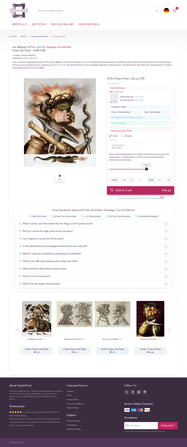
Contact (70, 391)
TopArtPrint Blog (74, 429)
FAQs (69, 395)
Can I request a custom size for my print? (43, 239)
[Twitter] (126, 392)
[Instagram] (138, 392)
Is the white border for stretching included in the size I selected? (55, 246)
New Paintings (89, 24)
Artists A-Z (19, 24)
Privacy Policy (73, 399)
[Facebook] (132, 392)
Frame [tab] (128, 136)
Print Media (72, 425)
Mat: (152, 112)
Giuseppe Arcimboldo (39, 36)
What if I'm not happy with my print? (41, 284)
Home (14, 36)
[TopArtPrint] (18, 11)
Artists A (24, 36)
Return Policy (72, 408)
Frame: (120, 112)
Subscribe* (168, 425)
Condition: (118, 107)
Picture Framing (73, 421)
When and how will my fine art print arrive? (45, 269)
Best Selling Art (62, 24)
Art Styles (39, 24)
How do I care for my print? (36, 276)
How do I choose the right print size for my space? (48, 231)
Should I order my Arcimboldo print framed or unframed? (52, 254)
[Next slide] (169, 329)
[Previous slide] (18, 329)
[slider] (146, 168)
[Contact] (162, 198)
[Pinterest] (144, 392)
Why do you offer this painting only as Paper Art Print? (50, 261)
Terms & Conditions (75, 404)
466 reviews (21, 415)
